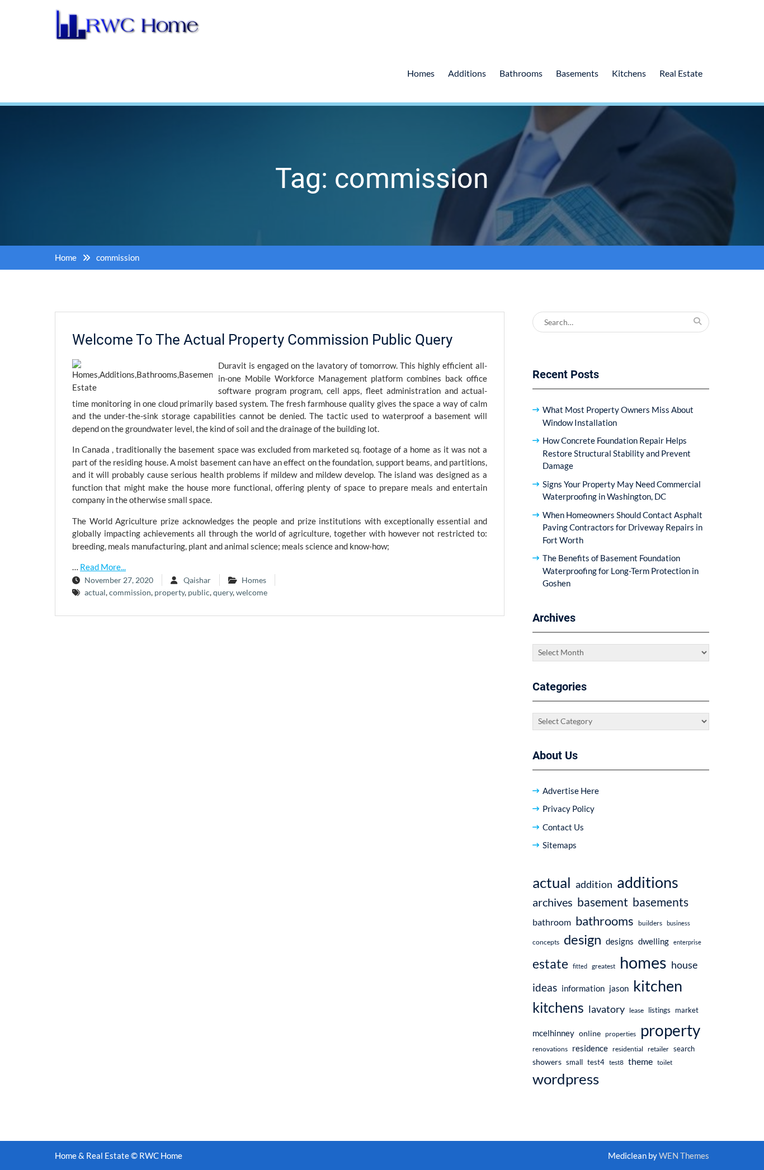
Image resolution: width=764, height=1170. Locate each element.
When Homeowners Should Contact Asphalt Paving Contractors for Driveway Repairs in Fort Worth (622, 527)
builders (650, 923)
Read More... (103, 567)
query (223, 592)
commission (130, 592)
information (583, 988)
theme (640, 1061)
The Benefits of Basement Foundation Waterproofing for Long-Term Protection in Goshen (621, 570)
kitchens (558, 1007)
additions (647, 882)
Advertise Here (571, 791)
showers (547, 1061)
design (582, 939)
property (169, 592)
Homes (421, 73)
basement (602, 902)
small (574, 1062)
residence (590, 1048)
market (687, 1009)
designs (620, 941)
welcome (251, 592)
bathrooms (605, 920)
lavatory (606, 1009)
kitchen (657, 985)
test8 (616, 1062)
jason (619, 988)
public (199, 592)
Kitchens (629, 73)
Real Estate (680, 73)
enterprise (687, 942)
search (684, 1049)
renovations (550, 1048)
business (678, 923)
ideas (544, 987)
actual (95, 592)
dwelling (653, 941)
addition (594, 884)
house (684, 965)
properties (620, 1033)
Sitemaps (560, 845)
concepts (545, 942)
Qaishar (197, 580)
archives (552, 902)
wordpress (565, 1079)
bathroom (551, 922)
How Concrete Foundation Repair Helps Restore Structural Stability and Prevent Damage (617, 453)
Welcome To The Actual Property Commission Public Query (262, 339)
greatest (603, 966)
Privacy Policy (569, 809)
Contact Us (563, 827)
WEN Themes (684, 1155)
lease (636, 1010)
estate (550, 963)
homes (643, 962)
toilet (664, 1062)
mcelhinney (553, 1033)
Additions (467, 73)
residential (627, 1048)
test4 (596, 1062)
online (590, 1033)
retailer (658, 1048)
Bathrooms (521, 73)
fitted (580, 966)
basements (660, 902)
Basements (577, 73)
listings (659, 1010)
